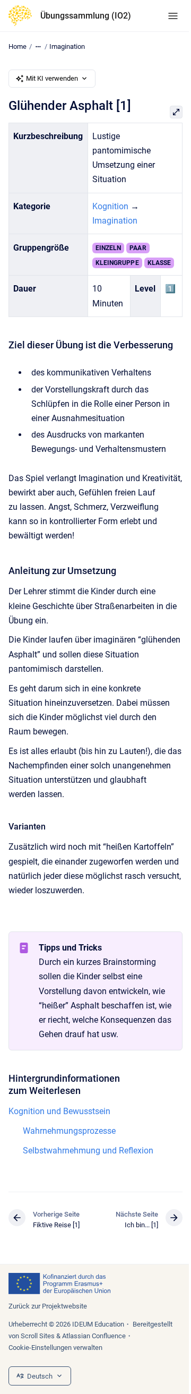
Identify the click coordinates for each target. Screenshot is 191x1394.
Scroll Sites (38, 1336)
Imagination (67, 46)
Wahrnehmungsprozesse (69, 1131)
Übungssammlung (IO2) (85, 16)
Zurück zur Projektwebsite (47, 1306)
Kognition (110, 206)
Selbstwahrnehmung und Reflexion (88, 1150)
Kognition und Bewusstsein (59, 1111)
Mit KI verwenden (52, 78)
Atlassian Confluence (94, 1336)
